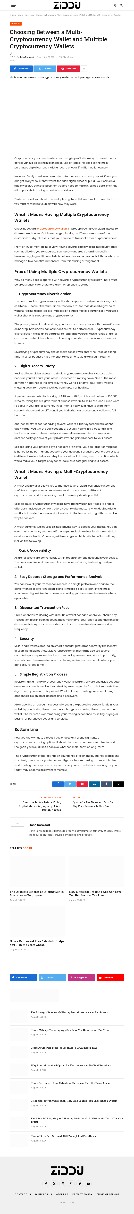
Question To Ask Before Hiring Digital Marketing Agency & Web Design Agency (40, 806)
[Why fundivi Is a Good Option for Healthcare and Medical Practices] (19, 1070)
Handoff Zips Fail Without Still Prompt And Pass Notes (63, 1136)
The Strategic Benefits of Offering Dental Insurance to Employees (37, 893)
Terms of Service (107, 1194)
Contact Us (23, 1194)
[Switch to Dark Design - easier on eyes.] (115, 5)
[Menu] (13, 5)
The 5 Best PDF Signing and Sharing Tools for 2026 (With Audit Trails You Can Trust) (77, 1120)
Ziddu (13, 15)
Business (29, 15)
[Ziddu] (67, 5)
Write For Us (43, 1194)
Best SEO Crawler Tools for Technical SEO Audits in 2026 (64, 1047)
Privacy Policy (82, 1194)
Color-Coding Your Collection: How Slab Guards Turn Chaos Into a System (74, 1100)
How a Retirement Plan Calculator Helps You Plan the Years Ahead (37, 942)
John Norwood (27, 57)
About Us (62, 1194)
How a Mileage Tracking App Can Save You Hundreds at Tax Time (95, 893)
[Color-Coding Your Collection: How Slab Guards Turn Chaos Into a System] (19, 1105)
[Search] (121, 5)
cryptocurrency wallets (52, 229)
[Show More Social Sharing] (84, 68)
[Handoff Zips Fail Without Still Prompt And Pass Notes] (19, 1140)
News (20, 15)
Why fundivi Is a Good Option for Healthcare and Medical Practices (71, 1065)
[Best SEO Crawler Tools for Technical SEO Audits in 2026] (19, 1052)
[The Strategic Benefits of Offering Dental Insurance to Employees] (37, 872)
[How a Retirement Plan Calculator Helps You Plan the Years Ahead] (37, 921)
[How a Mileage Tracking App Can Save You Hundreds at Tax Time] (96, 872)
